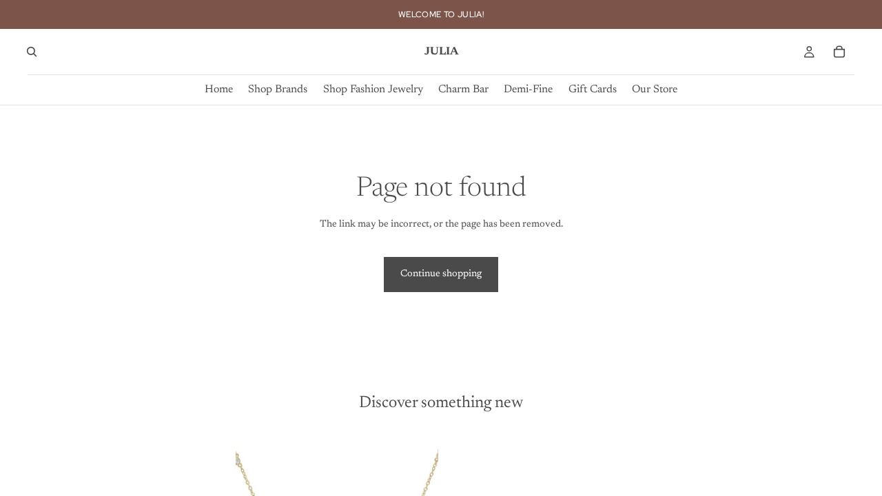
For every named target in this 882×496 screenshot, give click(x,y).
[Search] (32, 52)
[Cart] (839, 52)
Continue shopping (441, 274)
